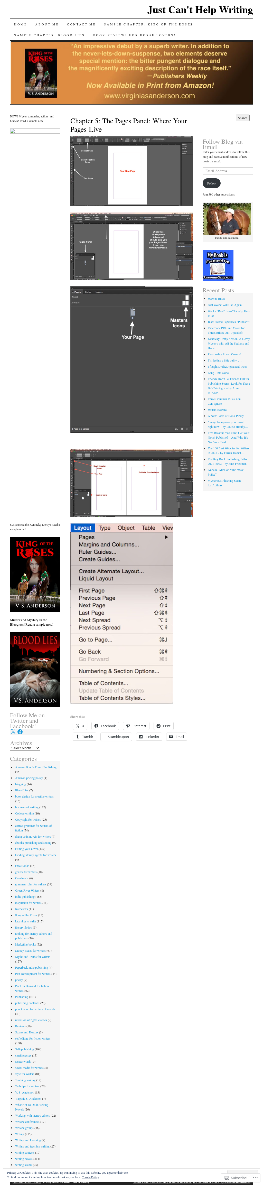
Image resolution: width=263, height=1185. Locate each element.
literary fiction (23, 927)
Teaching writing (25, 1080)
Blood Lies (22, 790)
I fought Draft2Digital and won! (227, 366)
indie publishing (25, 896)
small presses (23, 1055)
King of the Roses (26, 915)
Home (20, 24)
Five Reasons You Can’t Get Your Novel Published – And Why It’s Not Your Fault (228, 437)
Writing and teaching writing (32, 1146)
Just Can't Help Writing (200, 9)
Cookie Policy (90, 1177)
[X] (13, 732)
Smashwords (23, 1061)
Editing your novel (26, 849)
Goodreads (22, 878)
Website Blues (216, 299)
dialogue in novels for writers (33, 836)
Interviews (21, 909)
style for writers (24, 1074)
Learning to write (25, 921)
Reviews (20, 1026)
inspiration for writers (28, 903)
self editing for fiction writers (33, 1038)
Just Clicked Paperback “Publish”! (229, 322)
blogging (20, 784)
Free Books (22, 866)
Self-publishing (24, 1049)
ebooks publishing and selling (33, 842)
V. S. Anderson (24, 1092)
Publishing (21, 997)
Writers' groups (24, 1128)
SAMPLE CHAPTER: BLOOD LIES (49, 35)
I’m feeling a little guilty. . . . (225, 360)
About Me (47, 24)
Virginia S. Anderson (28, 1098)
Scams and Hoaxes (26, 1032)
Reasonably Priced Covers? (224, 354)
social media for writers (29, 1068)
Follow (211, 183)
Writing (19, 1134)
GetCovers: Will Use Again (225, 305)
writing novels (24, 1158)
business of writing (27, 807)
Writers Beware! (218, 410)
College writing (24, 813)
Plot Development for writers (33, 973)
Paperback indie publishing (31, 967)
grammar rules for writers (30, 884)
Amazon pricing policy (29, 778)
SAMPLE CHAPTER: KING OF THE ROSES (148, 24)
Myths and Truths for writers (32, 957)
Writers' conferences (27, 1121)
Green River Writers (27, 890)
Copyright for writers (28, 819)
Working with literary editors (32, 1115)
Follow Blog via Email (223, 144)
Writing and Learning (28, 1140)
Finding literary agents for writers (35, 855)
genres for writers (26, 872)
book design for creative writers (34, 796)
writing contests (24, 1152)
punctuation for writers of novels (35, 1009)
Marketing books (25, 944)
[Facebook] (20, 732)
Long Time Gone (218, 373)
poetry (19, 980)
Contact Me (81, 24)
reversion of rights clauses (31, 1020)
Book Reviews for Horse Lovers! (134, 35)
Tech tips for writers (27, 1086)
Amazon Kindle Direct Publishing (36, 767)
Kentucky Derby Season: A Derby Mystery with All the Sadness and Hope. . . (229, 343)
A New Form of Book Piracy (226, 416)
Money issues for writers (30, 950)
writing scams (23, 1165)
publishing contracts (27, 1003)
